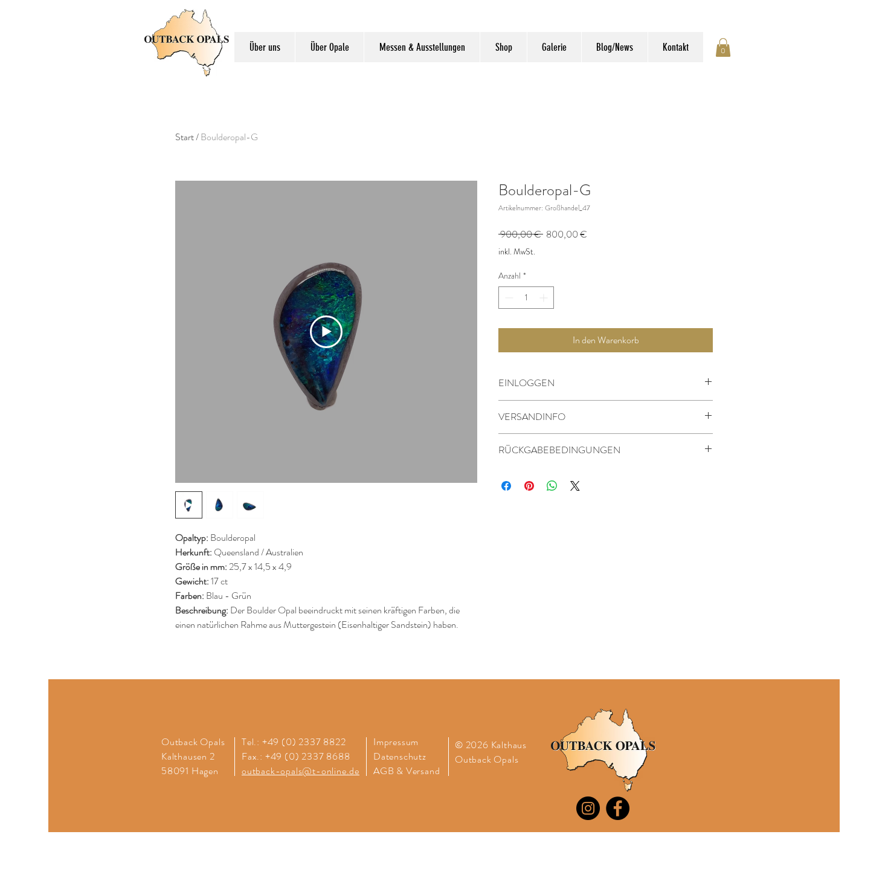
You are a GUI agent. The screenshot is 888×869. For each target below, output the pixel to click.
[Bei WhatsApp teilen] (552, 486)
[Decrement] (507, 297)
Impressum (396, 742)
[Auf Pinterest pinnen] (529, 486)
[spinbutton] (526, 297)
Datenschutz (401, 756)
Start (184, 137)
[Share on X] (575, 486)
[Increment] (544, 297)
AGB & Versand (406, 771)
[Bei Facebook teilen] (506, 486)
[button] (723, 47)
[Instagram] (588, 808)
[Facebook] (617, 808)
